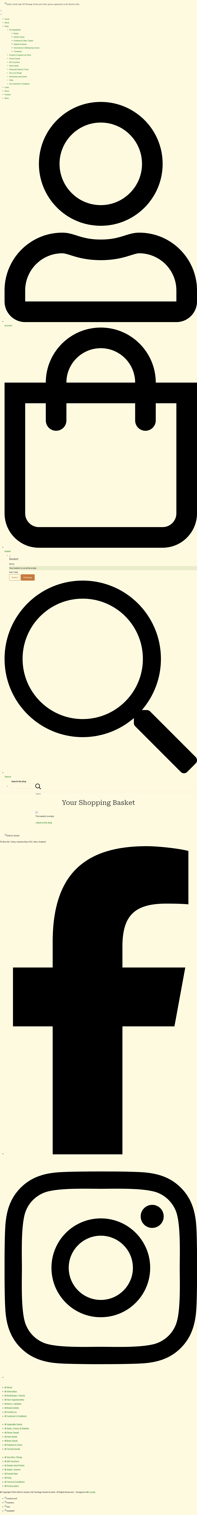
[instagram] (101, 1376)
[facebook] (101, 1153)
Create (92, 1492)
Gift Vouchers (14, 62)
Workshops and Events (18, 76)
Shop (7, 26)
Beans (16, 33)
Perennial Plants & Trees (19, 69)
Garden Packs (19, 37)
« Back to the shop (43, 822)
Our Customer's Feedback (19, 84)
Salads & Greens (20, 44)
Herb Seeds (14, 66)
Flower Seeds (14, 58)
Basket (15, 577)
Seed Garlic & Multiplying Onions (27, 48)
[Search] (38, 786)
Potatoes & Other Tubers (23, 40)
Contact (8, 94)
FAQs (11, 80)
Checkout (27, 577)
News (7, 91)
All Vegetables (15, 30)
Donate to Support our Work (20, 55)
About (7, 22)
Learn (7, 87)
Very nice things (15, 73)
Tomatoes (18, 51)
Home (7, 19)
